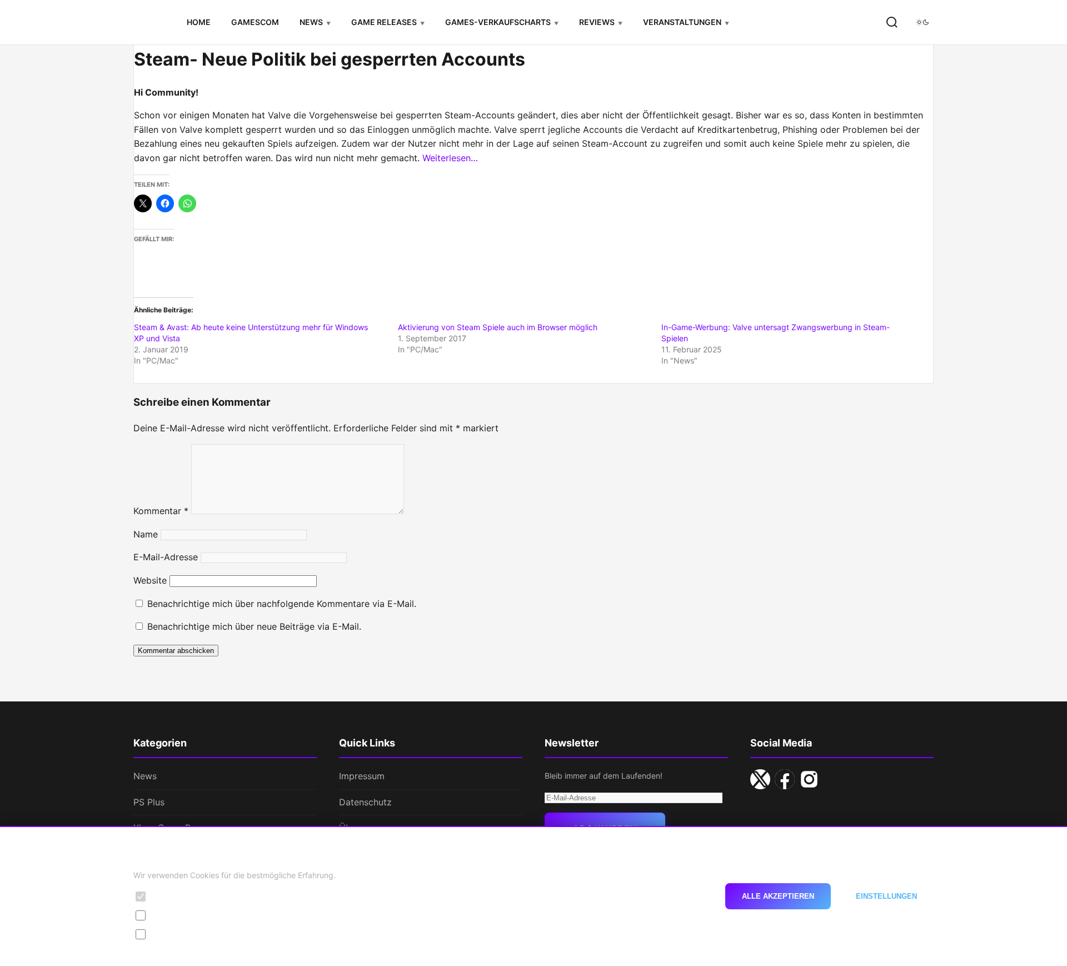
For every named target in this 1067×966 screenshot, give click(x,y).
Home (199, 22)
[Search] (892, 22)
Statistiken (172, 915)
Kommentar (160, 510)
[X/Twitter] (760, 779)
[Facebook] (785, 779)
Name (145, 534)
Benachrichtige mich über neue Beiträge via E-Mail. (254, 626)
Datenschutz (365, 802)
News (311, 22)
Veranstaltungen (682, 22)
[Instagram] (809, 779)
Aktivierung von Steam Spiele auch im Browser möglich (497, 327)
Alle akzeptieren (778, 896)
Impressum (362, 775)
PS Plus (148, 802)
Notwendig (173, 896)
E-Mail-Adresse (165, 556)
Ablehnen (679, 896)
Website (150, 580)
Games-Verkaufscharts (498, 22)
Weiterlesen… (450, 157)
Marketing (171, 934)
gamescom (255, 22)
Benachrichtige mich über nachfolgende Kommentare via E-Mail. (281, 603)
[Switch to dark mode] (922, 22)
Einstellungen (886, 896)
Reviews (597, 22)
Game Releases (384, 22)
